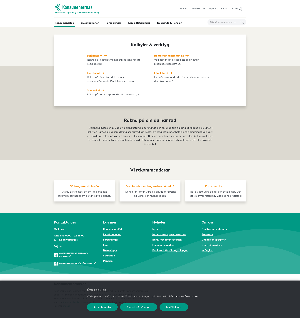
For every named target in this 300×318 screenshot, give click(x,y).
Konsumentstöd (64, 22)
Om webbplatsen (212, 244)
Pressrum (207, 234)
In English (207, 250)
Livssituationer (90, 22)
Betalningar (110, 250)
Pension (108, 260)
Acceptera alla (102, 307)
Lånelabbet (161, 73)
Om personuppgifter (214, 239)
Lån (105, 244)
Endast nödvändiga (138, 307)
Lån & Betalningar (139, 22)
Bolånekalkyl (94, 55)
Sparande (109, 255)
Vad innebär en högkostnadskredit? (150, 186)
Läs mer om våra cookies (183, 296)
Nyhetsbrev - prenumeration (169, 234)
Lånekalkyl (93, 73)
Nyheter (157, 229)
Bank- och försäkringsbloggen (170, 250)
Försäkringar (113, 22)
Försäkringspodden (163, 244)
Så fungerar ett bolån (84, 186)
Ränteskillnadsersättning (169, 55)
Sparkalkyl (93, 90)
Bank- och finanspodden (167, 239)
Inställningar (173, 307)
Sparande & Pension (169, 22)
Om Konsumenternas (214, 229)
